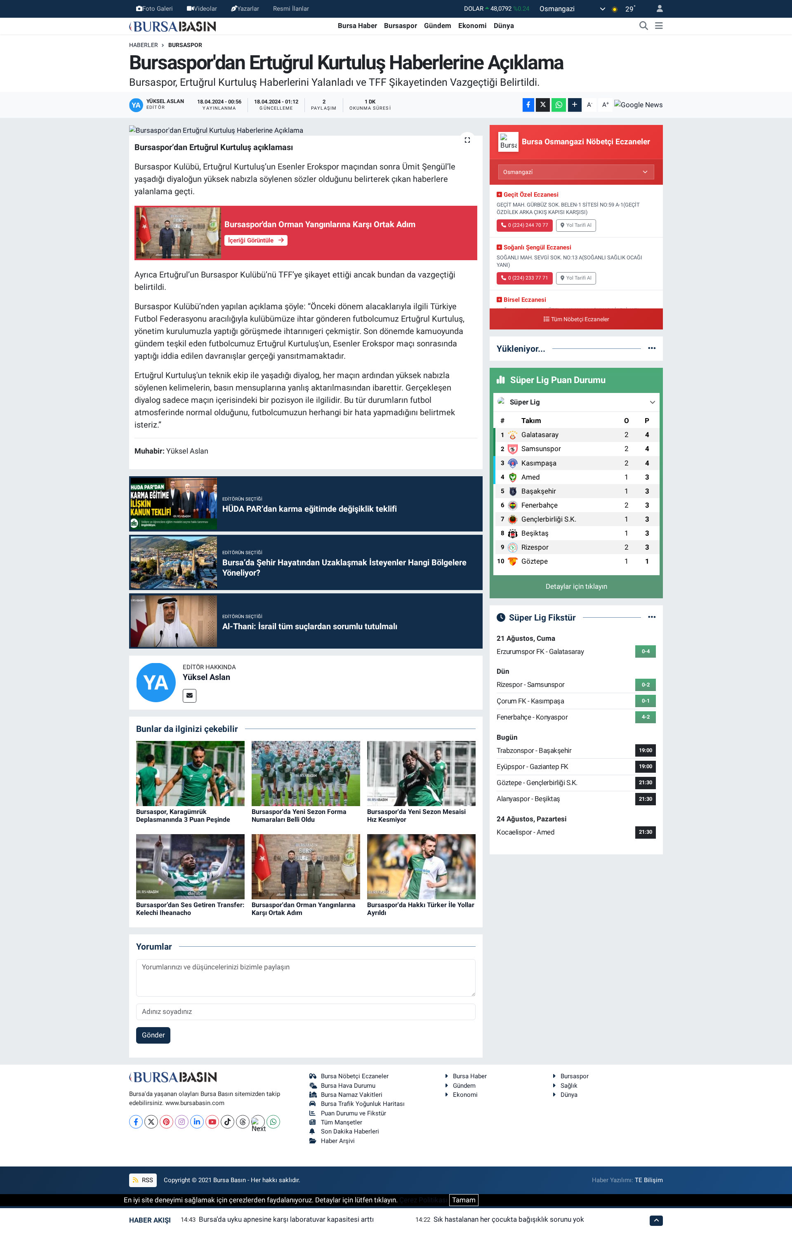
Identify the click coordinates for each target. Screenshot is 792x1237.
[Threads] (243, 1122)
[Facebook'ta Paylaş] (528, 105)
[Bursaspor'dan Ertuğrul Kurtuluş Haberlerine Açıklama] (306, 130)
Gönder (153, 1035)
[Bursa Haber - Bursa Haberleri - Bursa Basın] (172, 25)
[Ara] (644, 26)
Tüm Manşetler (341, 1122)
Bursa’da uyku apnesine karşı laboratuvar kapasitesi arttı (286, 1219)
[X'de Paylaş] (543, 105)
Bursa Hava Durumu (348, 1085)
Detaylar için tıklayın (576, 586)
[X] (151, 1122)
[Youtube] (212, 1122)
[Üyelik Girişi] (656, 9)
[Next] (258, 1122)
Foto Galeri (157, 8)
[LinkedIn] (197, 1122)
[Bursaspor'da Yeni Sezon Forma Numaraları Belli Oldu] (306, 773)
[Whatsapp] (273, 1122)
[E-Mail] (189, 696)
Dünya (504, 25)
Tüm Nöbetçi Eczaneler (580, 319)
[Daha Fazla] (575, 105)
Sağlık (569, 1085)
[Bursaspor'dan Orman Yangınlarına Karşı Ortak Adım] (306, 866)
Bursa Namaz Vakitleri (351, 1094)
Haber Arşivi (338, 1141)
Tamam (464, 1200)
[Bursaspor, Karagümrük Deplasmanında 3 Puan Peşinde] (190, 773)
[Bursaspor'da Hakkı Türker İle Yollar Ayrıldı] (421, 866)
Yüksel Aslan (206, 677)
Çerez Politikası (423, 1200)
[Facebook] (136, 1122)
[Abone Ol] (638, 104)
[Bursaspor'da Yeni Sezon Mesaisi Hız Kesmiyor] (421, 773)
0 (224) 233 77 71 (528, 278)
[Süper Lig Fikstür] (652, 617)
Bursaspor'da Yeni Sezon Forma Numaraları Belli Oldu (299, 815)
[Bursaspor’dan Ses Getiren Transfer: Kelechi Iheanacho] (190, 866)
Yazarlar (248, 8)
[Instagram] (182, 1122)
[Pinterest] (166, 1122)
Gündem (437, 25)
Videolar (205, 8)
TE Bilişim (649, 1180)
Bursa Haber (357, 25)
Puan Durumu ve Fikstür (353, 1113)
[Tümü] (652, 348)
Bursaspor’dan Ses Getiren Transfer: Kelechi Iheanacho (190, 909)
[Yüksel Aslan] (156, 682)
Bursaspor (400, 25)
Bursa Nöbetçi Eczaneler (355, 1076)
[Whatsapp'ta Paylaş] (559, 105)
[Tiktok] (227, 1122)
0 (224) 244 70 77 (528, 225)
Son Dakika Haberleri (350, 1131)
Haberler (143, 45)
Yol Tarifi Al (579, 225)
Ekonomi (472, 25)
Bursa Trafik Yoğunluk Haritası (363, 1104)
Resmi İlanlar (291, 8)
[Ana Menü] (659, 26)
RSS (146, 1180)
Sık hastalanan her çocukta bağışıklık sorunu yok (509, 1219)
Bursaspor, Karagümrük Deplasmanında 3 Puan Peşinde (183, 815)
